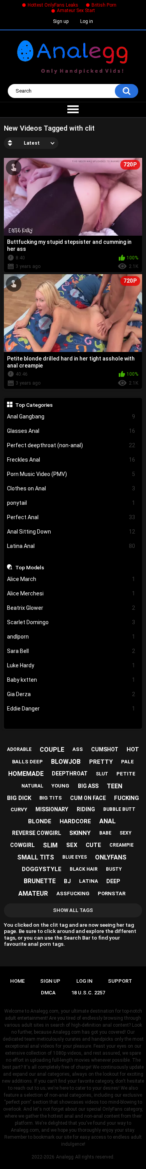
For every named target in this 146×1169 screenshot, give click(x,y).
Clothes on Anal (71, 488)
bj (67, 881)
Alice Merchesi (71, 593)
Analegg (65, 1157)
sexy (126, 833)
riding (86, 809)
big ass (88, 786)
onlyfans (111, 857)
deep (113, 881)
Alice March (71, 579)
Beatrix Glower (71, 608)
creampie (121, 845)
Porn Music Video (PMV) (71, 474)
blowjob (66, 761)
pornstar (111, 893)
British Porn (103, 5)
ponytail (71, 503)
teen (114, 786)
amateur (33, 893)
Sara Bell (71, 651)
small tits (35, 857)
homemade (26, 773)
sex (71, 845)
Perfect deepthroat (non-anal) (71, 445)
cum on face (88, 798)
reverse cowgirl (36, 833)
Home (17, 981)
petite (125, 774)
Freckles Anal (71, 460)
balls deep (27, 762)
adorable (19, 749)
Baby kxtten (71, 680)
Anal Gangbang (71, 416)
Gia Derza (71, 694)
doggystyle (42, 869)
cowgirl (22, 845)
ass (77, 749)
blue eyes (74, 857)
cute (93, 845)
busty (114, 869)
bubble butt (119, 809)
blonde (39, 821)
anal (107, 821)
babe (105, 833)
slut (102, 774)
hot (133, 749)
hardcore (75, 821)
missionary (51, 809)
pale (127, 762)
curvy (19, 809)
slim (50, 845)
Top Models (29, 567)
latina (88, 881)
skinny (80, 833)
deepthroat (70, 773)
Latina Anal (71, 546)
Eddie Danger (71, 708)
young (60, 786)
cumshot (104, 749)
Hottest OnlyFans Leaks (53, 5)
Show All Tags (73, 910)
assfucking (73, 893)
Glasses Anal (71, 431)
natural (32, 786)
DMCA (48, 993)
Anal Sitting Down (71, 531)
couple (52, 749)
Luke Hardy (71, 665)
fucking (126, 798)
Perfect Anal (71, 517)
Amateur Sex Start (76, 10)
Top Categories (34, 405)
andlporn (71, 637)
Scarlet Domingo (71, 622)
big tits (50, 798)
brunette (40, 881)
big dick (19, 798)
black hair (84, 869)
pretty (101, 761)
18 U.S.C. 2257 (88, 993)
